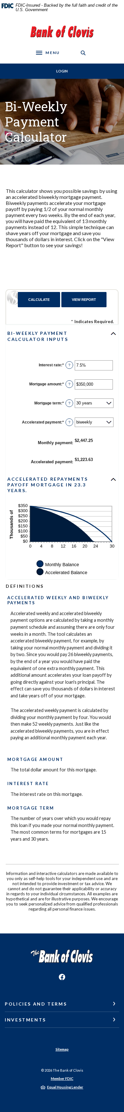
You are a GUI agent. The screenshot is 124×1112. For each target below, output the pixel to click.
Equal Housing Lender (65, 1087)
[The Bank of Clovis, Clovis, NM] (62, 32)
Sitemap (62, 1049)
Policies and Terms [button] (36, 1004)
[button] (62, 336)
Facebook (62, 977)
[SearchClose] (83, 53)
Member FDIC (62, 1078)
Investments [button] (25, 1019)
